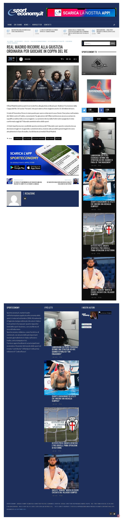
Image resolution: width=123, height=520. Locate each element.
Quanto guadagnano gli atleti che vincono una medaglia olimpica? (103, 204)
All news (10, 41)
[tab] (87, 119)
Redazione (27, 59)
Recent (99, 119)
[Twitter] (114, 513)
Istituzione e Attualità (56, 41)
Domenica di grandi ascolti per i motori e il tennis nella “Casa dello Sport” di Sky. (107, 31)
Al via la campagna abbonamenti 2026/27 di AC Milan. (21, 30)
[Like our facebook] (101, 110)
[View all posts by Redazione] (21, 59)
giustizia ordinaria (38, 138)
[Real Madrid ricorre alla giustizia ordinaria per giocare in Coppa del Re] (43, 83)
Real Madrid (50, 138)
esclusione (27, 138)
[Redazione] (85, 315)
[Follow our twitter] (84, 110)
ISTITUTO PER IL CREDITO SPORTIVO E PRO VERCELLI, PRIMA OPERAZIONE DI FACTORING (103, 248)
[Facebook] (110, 513)
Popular (87, 119)
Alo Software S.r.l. (20, 509)
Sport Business (13, 43)
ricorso (58, 138)
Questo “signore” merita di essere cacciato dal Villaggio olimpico (102, 292)
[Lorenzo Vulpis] (105, 312)
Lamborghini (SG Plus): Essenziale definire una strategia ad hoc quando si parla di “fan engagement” (102, 159)
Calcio (26, 41)
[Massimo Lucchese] (94, 315)
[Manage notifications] (118, 515)
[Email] (25, 198)
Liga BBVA (69, 41)
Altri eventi (19, 41)
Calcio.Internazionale (38, 41)
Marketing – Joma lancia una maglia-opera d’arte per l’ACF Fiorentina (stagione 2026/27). (78, 31)
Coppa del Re (18, 138)
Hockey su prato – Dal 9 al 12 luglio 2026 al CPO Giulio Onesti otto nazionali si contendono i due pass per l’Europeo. (50, 32)
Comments (110, 119)
